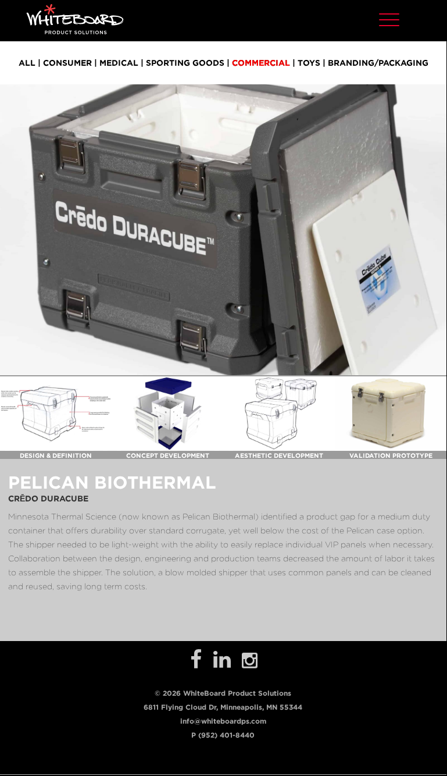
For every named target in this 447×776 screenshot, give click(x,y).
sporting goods (185, 62)
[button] (389, 18)
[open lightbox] (56, 413)
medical (118, 62)
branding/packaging (378, 62)
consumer (67, 62)
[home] (75, 19)
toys (309, 62)
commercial (261, 62)
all (27, 62)
